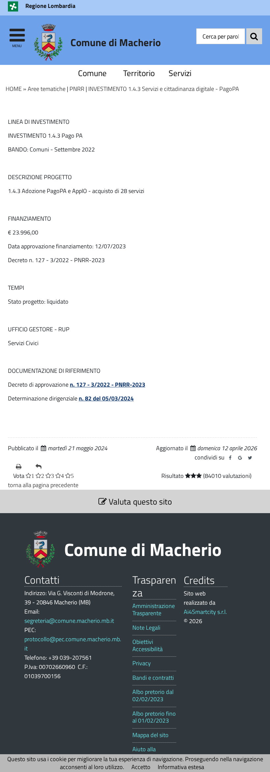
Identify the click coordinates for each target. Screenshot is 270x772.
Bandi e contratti (153, 677)
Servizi (180, 73)
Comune (92, 73)
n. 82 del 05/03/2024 (106, 398)
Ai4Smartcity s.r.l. (205, 611)
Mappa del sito (150, 735)
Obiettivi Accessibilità (147, 645)
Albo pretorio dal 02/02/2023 (153, 695)
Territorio (139, 73)
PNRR (76, 88)
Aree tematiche (47, 88)
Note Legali (146, 627)
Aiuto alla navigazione (147, 753)
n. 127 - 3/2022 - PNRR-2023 (107, 384)
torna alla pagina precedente (43, 485)
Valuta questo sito (139, 501)
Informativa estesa (181, 766)
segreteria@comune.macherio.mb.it (69, 620)
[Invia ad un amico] (43, 466)
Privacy (141, 663)
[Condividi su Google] (240, 457)
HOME (14, 88)
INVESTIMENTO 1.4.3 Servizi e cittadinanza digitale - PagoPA (163, 88)
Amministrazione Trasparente (153, 609)
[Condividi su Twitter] (250, 457)
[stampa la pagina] (23, 466)
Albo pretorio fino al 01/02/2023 (154, 717)
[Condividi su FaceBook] (230, 457)
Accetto (140, 766)
